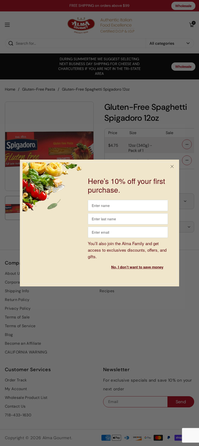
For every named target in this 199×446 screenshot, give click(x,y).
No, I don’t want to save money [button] (137, 267)
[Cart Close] (172, 166)
